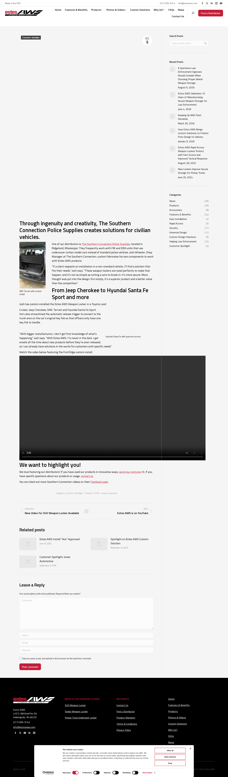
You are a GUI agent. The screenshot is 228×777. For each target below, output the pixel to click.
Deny (170, 763)
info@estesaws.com (187, 3)
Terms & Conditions (126, 724)
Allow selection (170, 757)
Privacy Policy (123, 730)
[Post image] (27, 544)
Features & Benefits (179, 705)
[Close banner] (190, 748)
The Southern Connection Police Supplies (106, 244)
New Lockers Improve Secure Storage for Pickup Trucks (193, 171)
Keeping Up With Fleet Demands (189, 117)
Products (173, 711)
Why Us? (172, 730)
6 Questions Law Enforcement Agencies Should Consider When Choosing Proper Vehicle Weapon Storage (190, 75)
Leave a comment (109, 493)
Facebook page (99, 482)
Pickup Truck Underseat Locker (81, 718)
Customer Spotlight (30, 38)
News (171, 742)
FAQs (171, 736)
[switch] (96, 772)
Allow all (170, 750)
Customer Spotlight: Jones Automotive (55, 559)
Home (171, 699)
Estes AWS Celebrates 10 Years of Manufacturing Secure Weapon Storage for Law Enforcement (192, 99)
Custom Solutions (177, 724)
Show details (147, 773)
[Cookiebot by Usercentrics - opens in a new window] (48, 772)
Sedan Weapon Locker (76, 711)
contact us (87, 476)
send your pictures (130, 472)
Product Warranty (125, 718)
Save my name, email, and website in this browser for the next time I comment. (56, 658)
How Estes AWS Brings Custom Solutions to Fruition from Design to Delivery (193, 133)
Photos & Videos (177, 717)
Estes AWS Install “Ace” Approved (60, 539)
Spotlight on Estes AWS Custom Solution (129, 541)
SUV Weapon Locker (75, 705)
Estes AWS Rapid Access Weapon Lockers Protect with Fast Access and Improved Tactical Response (192, 152)
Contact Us (122, 705)
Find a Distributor (125, 711)
